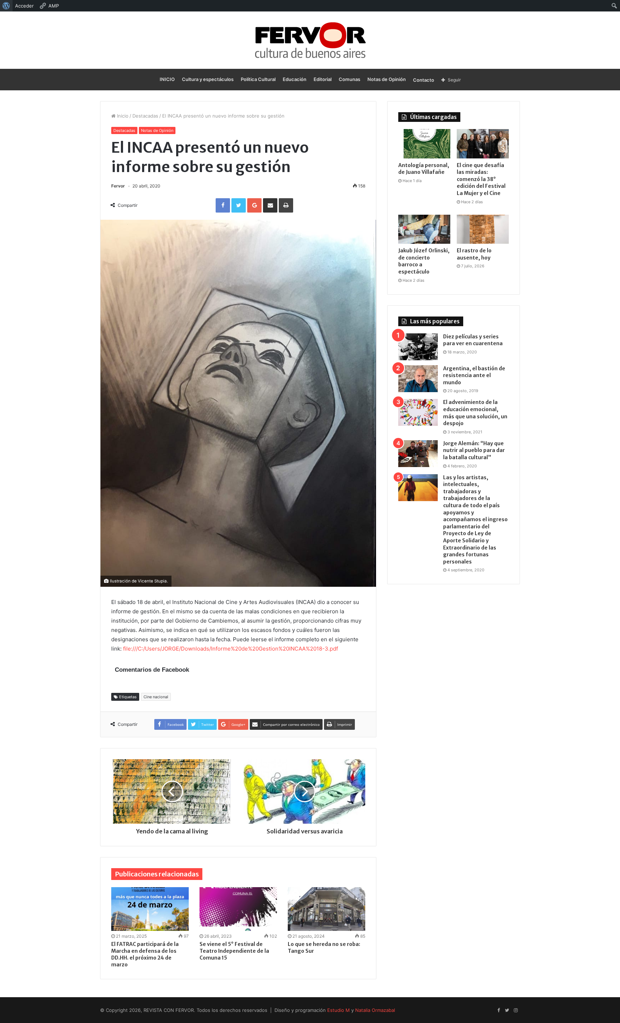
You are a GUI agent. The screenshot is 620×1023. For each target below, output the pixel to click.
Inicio (122, 116)
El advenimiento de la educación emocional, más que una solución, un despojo (475, 413)
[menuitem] (6, 5)
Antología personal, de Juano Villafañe (423, 169)
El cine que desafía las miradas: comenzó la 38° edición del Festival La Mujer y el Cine (481, 179)
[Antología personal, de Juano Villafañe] (424, 143)
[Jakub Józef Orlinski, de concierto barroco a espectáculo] (424, 229)
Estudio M (338, 1010)
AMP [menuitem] (53, 6)
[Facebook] (498, 1010)
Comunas (349, 79)
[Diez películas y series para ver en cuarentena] (418, 346)
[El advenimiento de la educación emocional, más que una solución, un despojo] (418, 412)
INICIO (167, 79)
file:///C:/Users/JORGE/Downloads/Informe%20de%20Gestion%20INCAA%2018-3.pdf (230, 648)
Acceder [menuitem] (24, 6)
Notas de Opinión (386, 79)
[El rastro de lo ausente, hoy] (483, 229)
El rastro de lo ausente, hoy (474, 254)
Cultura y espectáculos (208, 79)
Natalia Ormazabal (375, 1010)
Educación (294, 79)
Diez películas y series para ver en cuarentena (473, 340)
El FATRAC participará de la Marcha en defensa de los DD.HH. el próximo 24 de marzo (145, 954)
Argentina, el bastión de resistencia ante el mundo (474, 375)
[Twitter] (507, 1010)
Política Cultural (258, 79)
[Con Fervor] (310, 40)
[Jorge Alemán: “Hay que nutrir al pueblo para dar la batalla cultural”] (418, 453)
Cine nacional (156, 696)
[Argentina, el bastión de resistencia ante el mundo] (418, 378)
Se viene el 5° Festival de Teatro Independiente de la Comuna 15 (234, 951)
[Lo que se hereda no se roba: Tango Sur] (326, 909)
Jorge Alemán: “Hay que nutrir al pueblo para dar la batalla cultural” (474, 450)
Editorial (323, 79)
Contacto (423, 80)
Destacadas (145, 116)
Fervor (118, 186)
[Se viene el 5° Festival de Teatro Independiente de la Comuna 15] (238, 909)
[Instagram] (515, 1010)
